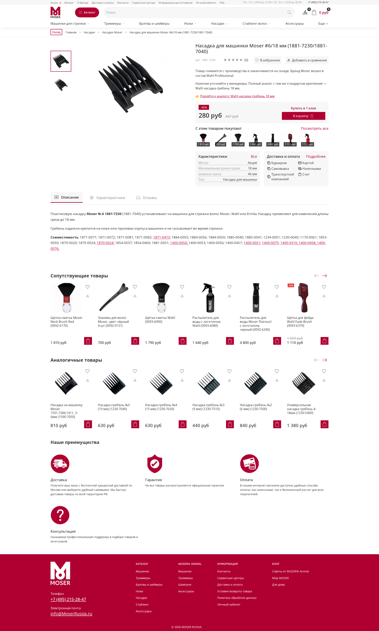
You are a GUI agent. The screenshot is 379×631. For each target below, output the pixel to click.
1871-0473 (161, 237)
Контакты (123, 2)
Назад (56, 32)
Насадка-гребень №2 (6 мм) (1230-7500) (256, 407)
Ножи (188, 23)
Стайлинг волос (255, 23)
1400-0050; (179, 242)
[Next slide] (181, 84)
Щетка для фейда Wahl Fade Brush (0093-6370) (300, 321)
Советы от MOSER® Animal (290, 571)
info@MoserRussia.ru (71, 613)
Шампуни (184, 584)
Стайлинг (142, 604)
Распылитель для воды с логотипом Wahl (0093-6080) (206, 321)
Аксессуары (294, 23)
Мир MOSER (280, 578)
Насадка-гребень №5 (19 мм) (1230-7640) (114, 407)
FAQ (222, 2)
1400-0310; (289, 242)
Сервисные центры (143, 2)
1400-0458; (308, 242)
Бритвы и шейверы (154, 23)
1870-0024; (105, 242)
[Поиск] (290, 12)
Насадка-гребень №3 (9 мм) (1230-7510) (208, 407)
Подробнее (316, 156)
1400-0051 (252, 242)
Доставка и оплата (103, 2)
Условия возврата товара (234, 591)
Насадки (217, 23)
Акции (55, 2)
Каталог (69, 2)
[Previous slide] (81, 84)
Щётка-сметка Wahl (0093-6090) (160, 319)
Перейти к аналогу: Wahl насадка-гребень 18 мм (237, 96)
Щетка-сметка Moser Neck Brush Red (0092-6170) (67, 321)
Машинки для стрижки (68, 23)
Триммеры (112, 23)
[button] (236, 60)
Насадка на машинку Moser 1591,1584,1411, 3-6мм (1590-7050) (67, 411)
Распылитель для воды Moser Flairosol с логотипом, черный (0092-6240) (255, 323)
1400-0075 (270, 242)
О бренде (82, 2)
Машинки (142, 571)
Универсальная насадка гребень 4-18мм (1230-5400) (301, 409)
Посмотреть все (314, 128)
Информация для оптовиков (175, 2)
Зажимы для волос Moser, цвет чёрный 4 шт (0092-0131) (113, 321)
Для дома (278, 584)
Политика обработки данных (236, 598)
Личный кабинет (206, 2)
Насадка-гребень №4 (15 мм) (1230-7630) (161, 407)
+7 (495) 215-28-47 (318, 2)
